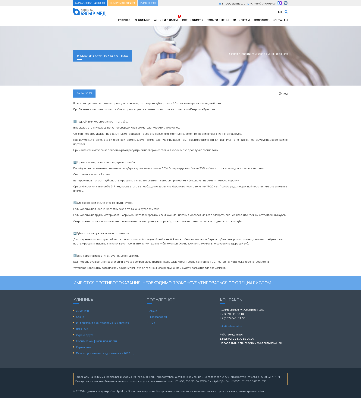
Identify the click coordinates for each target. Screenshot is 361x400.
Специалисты (192, 20)
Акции (153, 310)
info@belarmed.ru (231, 326)
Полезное (261, 20)
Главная (124, 20)
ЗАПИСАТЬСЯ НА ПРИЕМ (122, 3)
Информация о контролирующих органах (102, 323)
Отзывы (81, 317)
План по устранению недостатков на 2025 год (105, 353)
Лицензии (82, 310)
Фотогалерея (158, 317)
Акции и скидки (166, 20)
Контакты (280, 20)
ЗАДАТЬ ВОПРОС (148, 3)
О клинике (142, 20)
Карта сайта (84, 347)
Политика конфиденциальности (96, 341)
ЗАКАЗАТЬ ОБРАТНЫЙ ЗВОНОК (90, 3)
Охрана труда (84, 335)
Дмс (152, 323)
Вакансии (82, 329)
